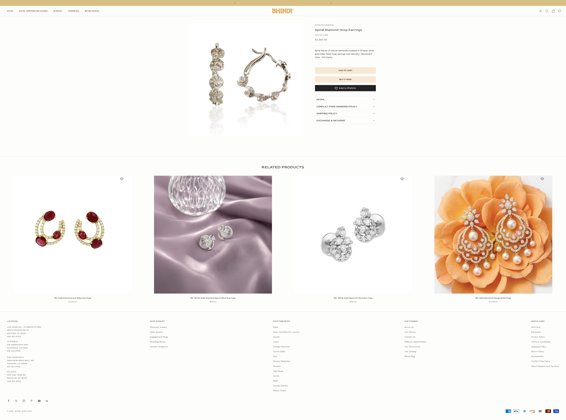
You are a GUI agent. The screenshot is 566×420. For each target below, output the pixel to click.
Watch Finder (279, 390)
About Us (408, 327)
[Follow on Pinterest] (31, 400)
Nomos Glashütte (281, 361)
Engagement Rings (159, 337)
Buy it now (345, 79)
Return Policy (537, 351)
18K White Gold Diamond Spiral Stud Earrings (213, 298)
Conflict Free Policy (540, 361)
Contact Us (410, 337)
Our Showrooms (412, 346)
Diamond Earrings (324, 25)
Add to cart (345, 70)
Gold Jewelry (156, 332)
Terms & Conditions (541, 341)
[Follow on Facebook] (8, 400)
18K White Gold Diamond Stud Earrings (353, 298)
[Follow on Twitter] (16, 400)
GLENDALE (12, 341)
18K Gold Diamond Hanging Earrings (493, 298)
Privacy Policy (538, 337)
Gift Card (536, 327)
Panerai (276, 366)
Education (536, 332)
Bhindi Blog (409, 356)
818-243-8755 (13, 351)
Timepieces (73, 11)
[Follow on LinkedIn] (46, 400)
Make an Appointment (415, 341)
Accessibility (537, 356)
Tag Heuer (278, 371)
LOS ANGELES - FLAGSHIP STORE (24, 327)
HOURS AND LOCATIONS (283, 3)
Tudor (276, 341)
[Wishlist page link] (559, 11)
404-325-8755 (14, 381)
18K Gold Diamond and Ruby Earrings (72, 298)
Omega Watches (281, 346)
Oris (275, 356)
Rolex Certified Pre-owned (286, 332)
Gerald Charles (280, 385)
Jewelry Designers (159, 346)
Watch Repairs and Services (545, 366)
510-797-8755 (13, 366)
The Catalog (410, 351)
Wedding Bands (158, 341)
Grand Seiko (279, 351)
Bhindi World (92, 11)
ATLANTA (11, 372)
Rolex (10, 11)
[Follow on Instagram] (23, 400)
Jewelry (57, 11)
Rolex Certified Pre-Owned (33, 11)
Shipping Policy (538, 346)
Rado (275, 380)
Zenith (276, 376)
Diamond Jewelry (158, 327)
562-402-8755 (14, 336)
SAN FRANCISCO (15, 357)
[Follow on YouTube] (39, 400)
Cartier (276, 337)
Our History (410, 332)
